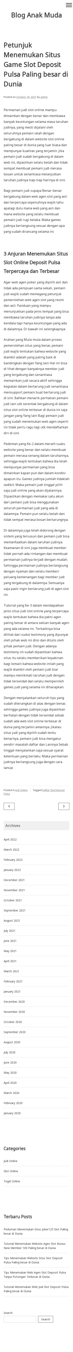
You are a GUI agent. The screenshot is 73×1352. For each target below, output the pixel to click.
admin (44, 97)
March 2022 (11, 849)
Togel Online (12, 1181)
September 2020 (15, 1032)
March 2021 (11, 971)
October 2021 (13, 900)
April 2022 (10, 839)
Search (8, 1313)
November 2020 (14, 1012)
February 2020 (13, 1103)
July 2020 (9, 1052)
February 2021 (13, 981)
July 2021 (9, 931)
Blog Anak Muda (36, 15)
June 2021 (10, 941)
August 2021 (12, 920)
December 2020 (14, 1002)
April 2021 (10, 961)
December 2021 (14, 880)
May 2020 (10, 1072)
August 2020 (12, 1042)
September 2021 (15, 910)
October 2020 (13, 1022)
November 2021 (14, 890)
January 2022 (12, 870)
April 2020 (10, 1083)
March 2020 (11, 1093)
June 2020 (10, 1062)
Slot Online (11, 1171)
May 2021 (10, 951)
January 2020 (12, 1113)
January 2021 (12, 991)
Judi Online (21, 790)
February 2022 (13, 860)
